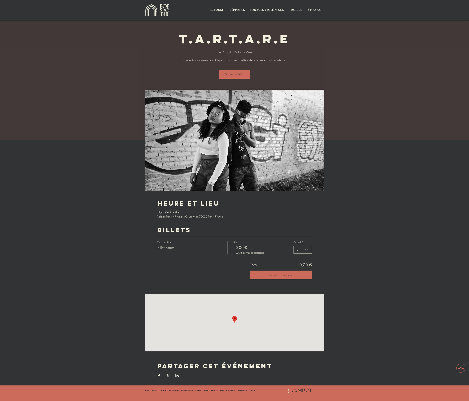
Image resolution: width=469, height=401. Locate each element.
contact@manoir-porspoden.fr (195, 390)
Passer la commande (280, 275)
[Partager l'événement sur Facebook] (159, 375)
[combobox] (302, 250)
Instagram (230, 390)
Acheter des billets (234, 74)
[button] (217, 10)
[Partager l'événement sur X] (168, 375)
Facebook (242, 390)
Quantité (298, 242)
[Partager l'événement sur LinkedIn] (177, 375)
